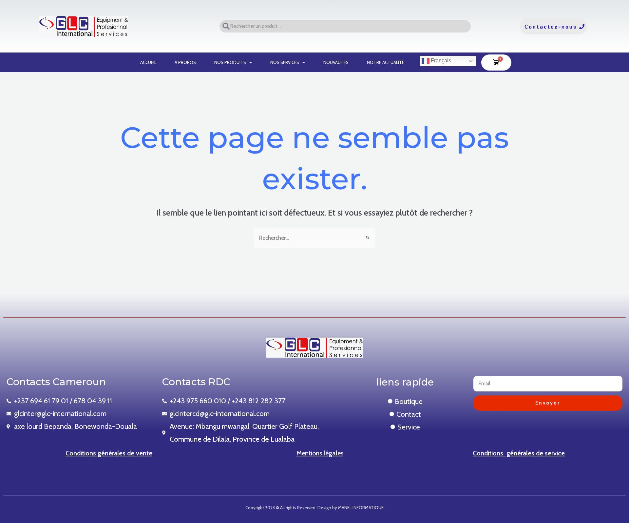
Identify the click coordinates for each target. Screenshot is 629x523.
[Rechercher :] (314, 238)
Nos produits (230, 62)
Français (440, 60)
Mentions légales (319, 453)
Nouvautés (336, 62)
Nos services (284, 62)
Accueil (148, 62)
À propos (185, 62)
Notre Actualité (385, 62)
